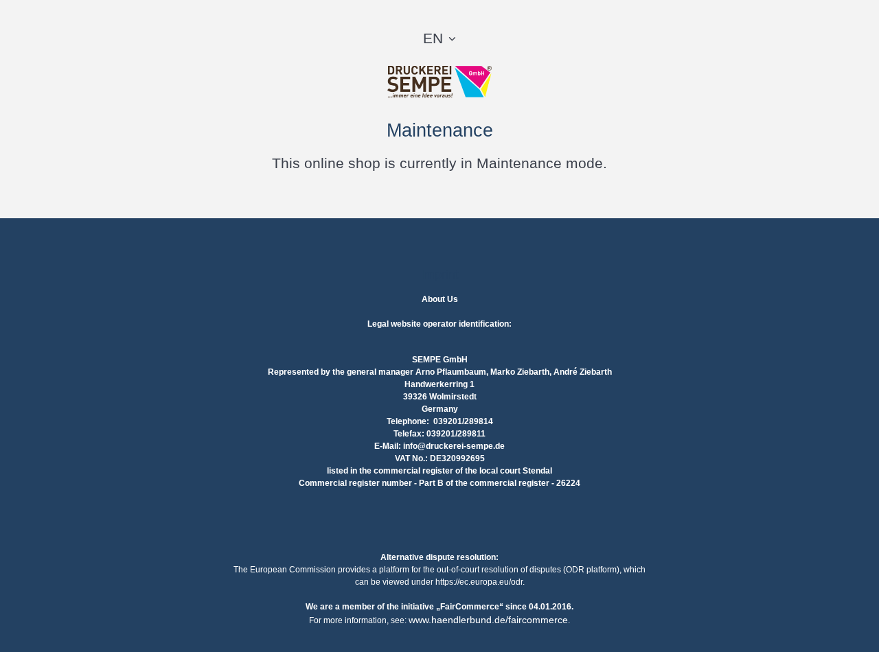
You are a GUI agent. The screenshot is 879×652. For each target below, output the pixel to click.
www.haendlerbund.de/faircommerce (488, 619)
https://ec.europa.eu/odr (479, 582)
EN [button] (433, 38)
